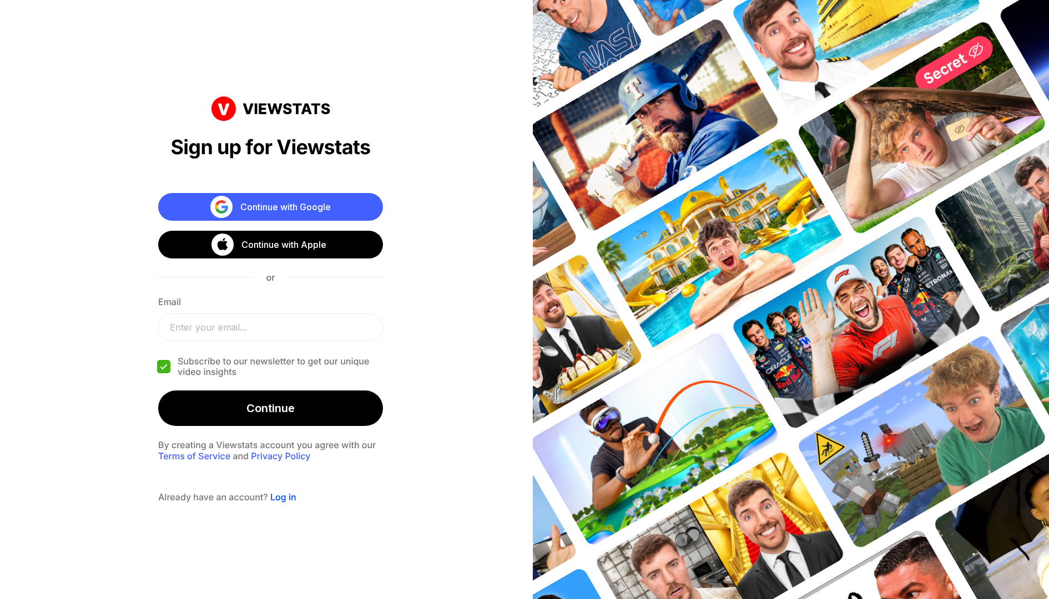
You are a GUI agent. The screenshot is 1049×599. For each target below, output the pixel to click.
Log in (283, 496)
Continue (270, 408)
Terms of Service (194, 455)
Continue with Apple (283, 244)
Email (169, 301)
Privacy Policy (280, 455)
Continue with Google (285, 206)
